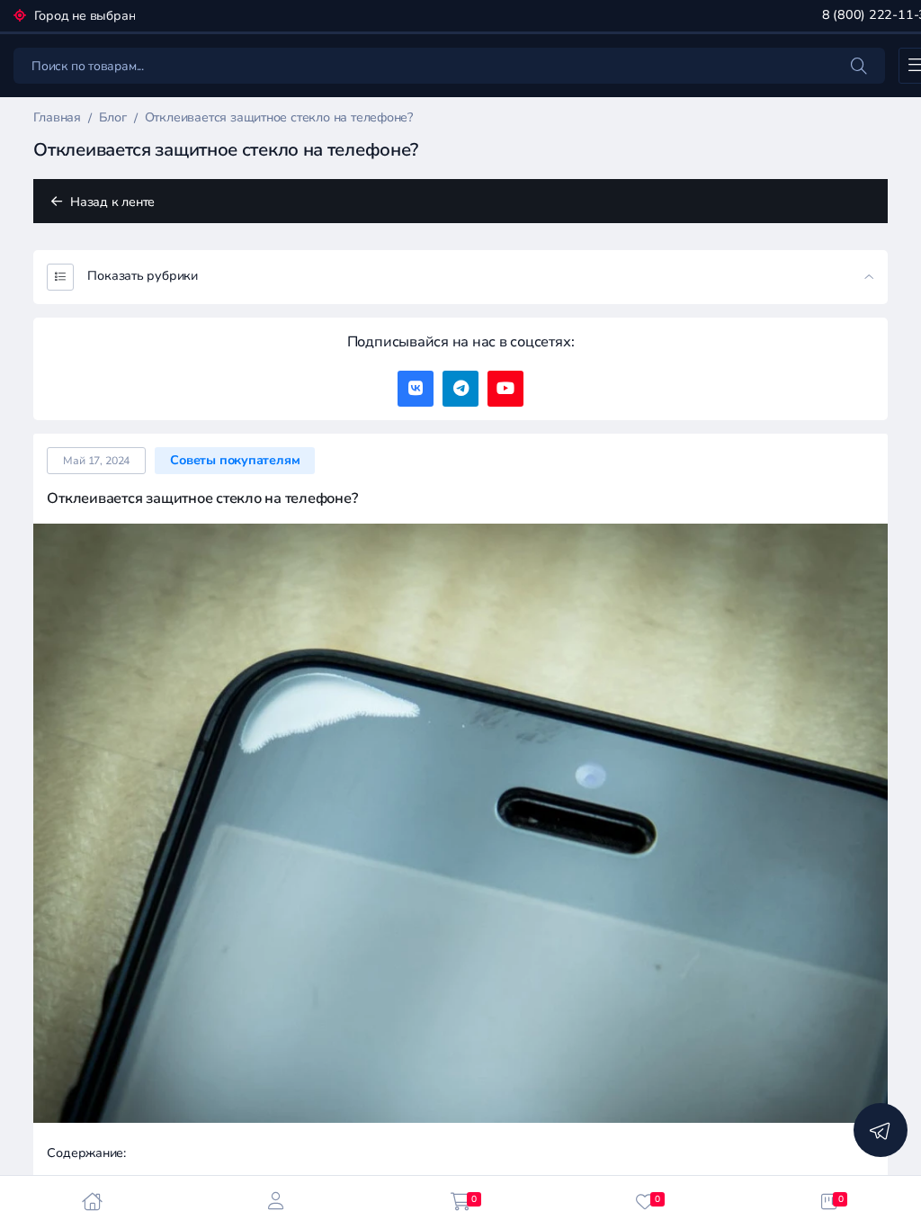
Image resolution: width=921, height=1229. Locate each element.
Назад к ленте (111, 202)
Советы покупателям (235, 460)
